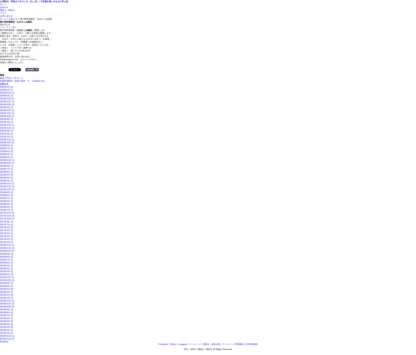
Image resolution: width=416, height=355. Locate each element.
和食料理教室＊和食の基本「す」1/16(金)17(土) (22, 81)
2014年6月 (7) (6, 318)
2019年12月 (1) (7, 160)
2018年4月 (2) (6, 204)
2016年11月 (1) (7, 248)
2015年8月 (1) (6, 283)
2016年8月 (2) (6, 257)
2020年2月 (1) (6, 157)
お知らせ (4, 7)
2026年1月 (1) (6, 90)
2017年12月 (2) (7, 213)
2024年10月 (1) (7, 104)
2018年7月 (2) (6, 198)
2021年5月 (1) (6, 131)
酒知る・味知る (7, 10)
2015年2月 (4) (6, 295)
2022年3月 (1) (6, 122)
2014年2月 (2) (6, 330)
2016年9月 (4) (6, 254)
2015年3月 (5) (6, 292)
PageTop (4, 341)
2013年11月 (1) (7, 339)
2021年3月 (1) (6, 133)
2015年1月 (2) (6, 298)
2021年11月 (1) (7, 128)
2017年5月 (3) (6, 230)
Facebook (163, 344)
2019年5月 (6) (6, 175)
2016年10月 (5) (7, 251)
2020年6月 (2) (6, 151)
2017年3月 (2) (6, 236)
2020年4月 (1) (6, 154)
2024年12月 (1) (7, 98)
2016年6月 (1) (6, 262)
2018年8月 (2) (6, 195)
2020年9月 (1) (6, 145)
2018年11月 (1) (7, 186)
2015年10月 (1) (7, 280)
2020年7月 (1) (6, 148)
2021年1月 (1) (6, 136)
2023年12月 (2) (7, 110)
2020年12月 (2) (7, 139)
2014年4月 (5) (6, 324)
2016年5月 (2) (6, 265)
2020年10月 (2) (7, 142)
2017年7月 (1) (6, 224)
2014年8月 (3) (6, 312)
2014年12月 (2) (7, 300)
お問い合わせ (6, 16)
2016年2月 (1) (6, 271)
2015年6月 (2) (6, 286)
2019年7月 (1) (6, 169)
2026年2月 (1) (6, 87)
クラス (3, 13)
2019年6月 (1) (6, 172)
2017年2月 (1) (6, 239)
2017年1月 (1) (6, 242)
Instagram (183, 344)
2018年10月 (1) (7, 189)
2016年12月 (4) (7, 245)
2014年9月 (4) (6, 309)
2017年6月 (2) (6, 227)
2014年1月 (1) (6, 333)
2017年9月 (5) (6, 221)
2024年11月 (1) (7, 101)
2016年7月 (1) (6, 259)
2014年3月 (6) (6, 327)
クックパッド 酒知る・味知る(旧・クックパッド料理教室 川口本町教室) (224, 344)
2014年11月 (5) (7, 303)
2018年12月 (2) (7, 183)
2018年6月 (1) (6, 201)
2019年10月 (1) (7, 163)
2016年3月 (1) (6, 268)
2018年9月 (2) (6, 192)
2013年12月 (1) (7, 336)
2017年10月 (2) (7, 218)
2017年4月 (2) (6, 233)
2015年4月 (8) (6, 289)
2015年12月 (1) (7, 277)
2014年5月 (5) (6, 321)
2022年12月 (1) (7, 113)
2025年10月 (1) (7, 92)
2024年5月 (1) (6, 107)
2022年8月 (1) (6, 119)
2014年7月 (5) (6, 315)
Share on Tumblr (32, 69)
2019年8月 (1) (6, 166)
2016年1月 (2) (6, 274)
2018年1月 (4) (6, 210)
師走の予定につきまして (11, 78)
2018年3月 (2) (6, 207)
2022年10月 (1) (7, 116)
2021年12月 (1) (7, 125)
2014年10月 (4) (7, 306)
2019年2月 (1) (6, 180)
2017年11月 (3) (7, 216)
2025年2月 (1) (6, 95)
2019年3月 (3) (6, 177)
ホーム (3, 4)
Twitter (173, 344)
